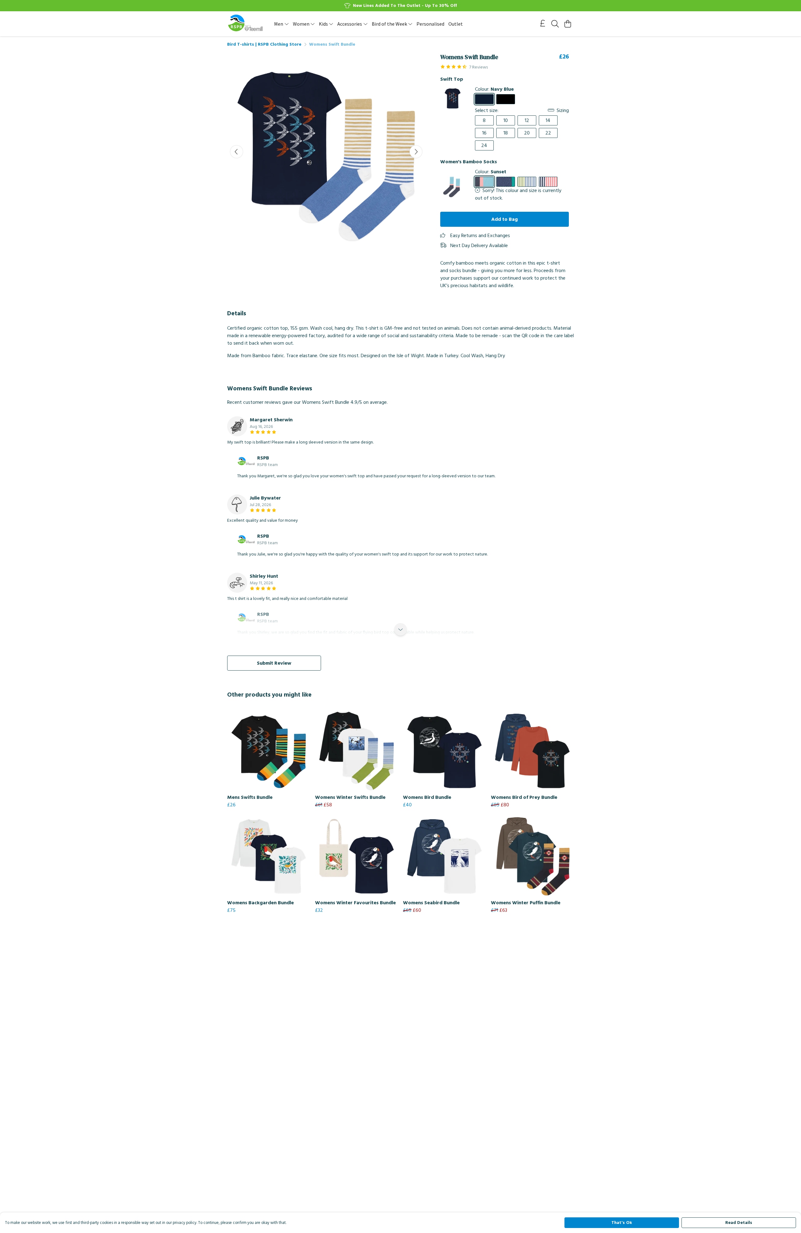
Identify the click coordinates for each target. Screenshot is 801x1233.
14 (548, 120)
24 (484, 145)
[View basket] (567, 24)
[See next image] (416, 151)
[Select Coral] (548, 182)
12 (527, 120)
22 (548, 133)
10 (505, 120)
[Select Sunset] (484, 182)
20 (527, 133)
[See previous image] (236, 151)
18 (505, 133)
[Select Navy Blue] (484, 99)
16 (484, 133)
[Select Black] (505, 99)
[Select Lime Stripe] (527, 182)
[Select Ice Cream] (505, 182)
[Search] (555, 24)
